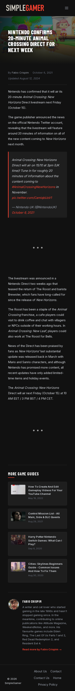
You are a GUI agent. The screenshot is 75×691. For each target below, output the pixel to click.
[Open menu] (66, 8)
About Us (40, 671)
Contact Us (41, 678)
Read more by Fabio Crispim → (42, 649)
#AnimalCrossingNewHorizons (33, 187)
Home (57, 678)
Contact (55, 671)
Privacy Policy (47, 684)
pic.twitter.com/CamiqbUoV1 (32, 198)
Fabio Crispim (20, 72)
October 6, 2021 (23, 212)
